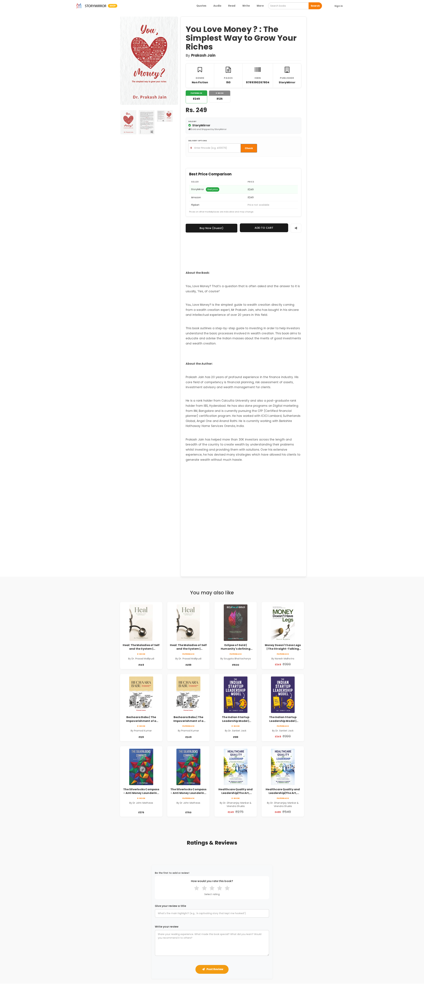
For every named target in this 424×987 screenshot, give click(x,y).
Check (249, 148)
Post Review (214, 969)
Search (315, 5)
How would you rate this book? (212, 881)
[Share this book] (296, 228)
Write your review (166, 927)
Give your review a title (170, 906)
